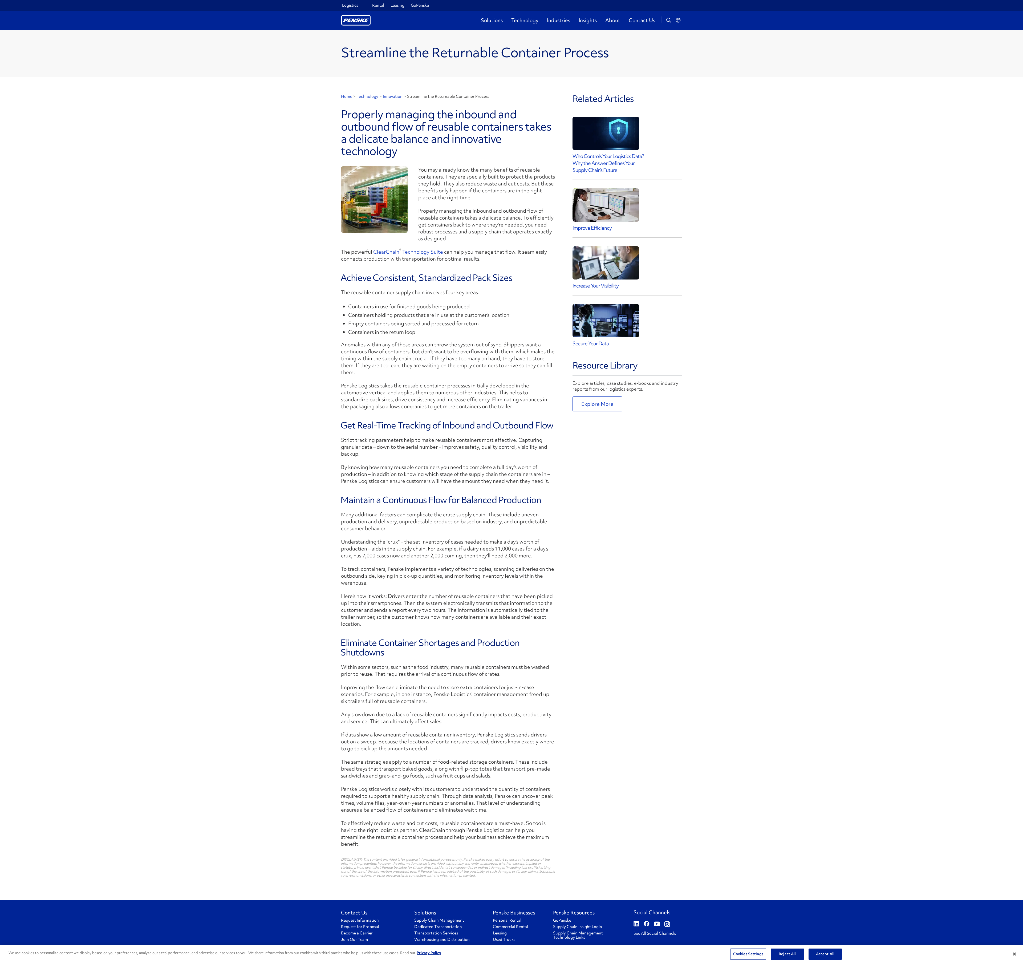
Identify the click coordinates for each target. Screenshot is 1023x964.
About (612, 20)
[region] (511, 954)
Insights (588, 20)
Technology (524, 20)
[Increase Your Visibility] (606, 263)
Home (346, 96)
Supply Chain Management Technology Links (578, 935)
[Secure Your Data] (606, 320)
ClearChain (386, 251)
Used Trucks (504, 939)
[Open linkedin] (636, 924)
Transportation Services (436, 933)
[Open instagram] (667, 924)
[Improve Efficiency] (606, 205)
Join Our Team (354, 939)
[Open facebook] (646, 924)
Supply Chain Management (439, 920)
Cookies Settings (748, 953)
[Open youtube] (657, 924)
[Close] (1014, 954)
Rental (378, 5)
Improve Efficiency (592, 227)
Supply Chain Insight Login (577, 927)
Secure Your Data (591, 343)
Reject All (787, 953)
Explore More (597, 403)
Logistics (350, 5)
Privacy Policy (429, 952)
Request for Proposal (360, 927)
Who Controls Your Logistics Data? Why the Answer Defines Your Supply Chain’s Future (608, 163)
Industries (558, 20)
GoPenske (420, 5)
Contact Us (642, 20)
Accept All (825, 953)
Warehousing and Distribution (442, 939)
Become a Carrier (357, 933)
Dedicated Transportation (438, 927)
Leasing (397, 5)
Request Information (360, 920)
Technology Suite (422, 251)
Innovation (393, 96)
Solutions (492, 20)
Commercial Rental (510, 927)
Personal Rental (507, 920)
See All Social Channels (655, 933)
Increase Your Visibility (596, 285)
